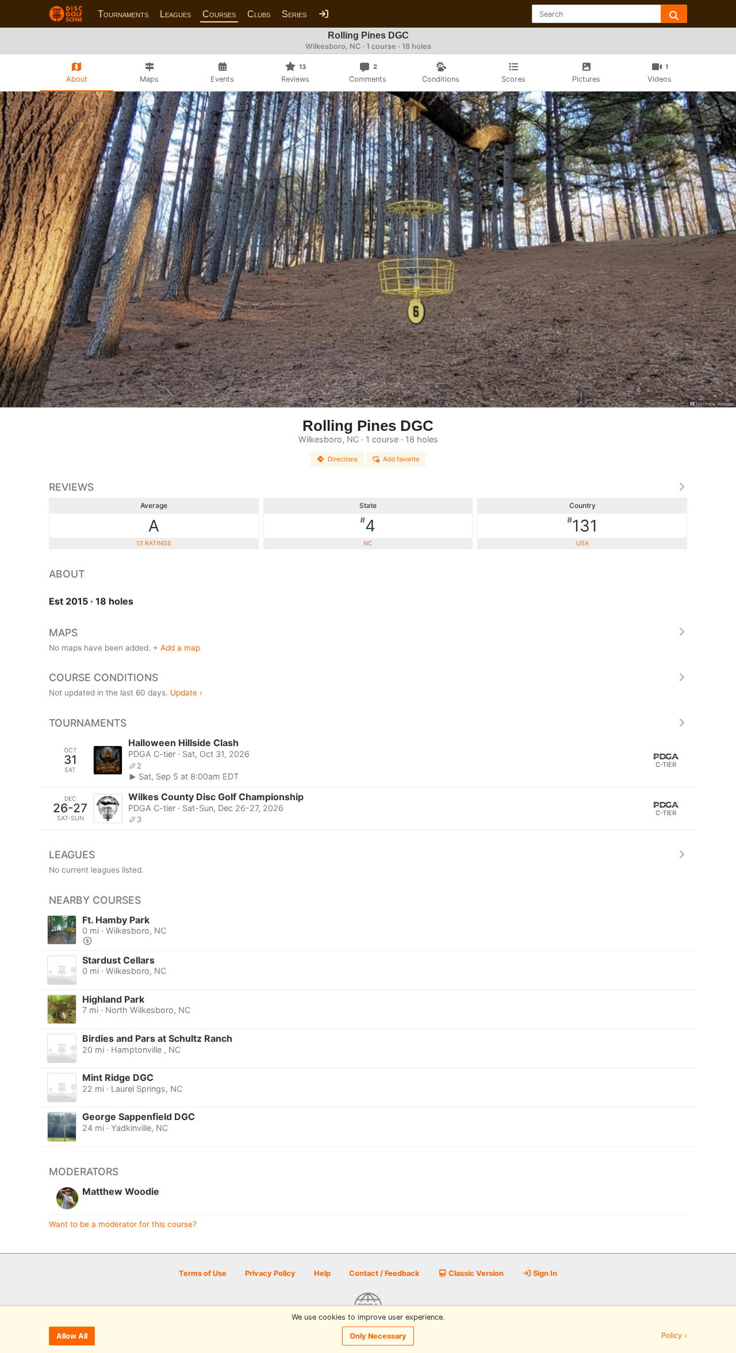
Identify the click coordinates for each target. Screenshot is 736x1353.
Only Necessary (378, 1336)
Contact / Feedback (384, 1273)
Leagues (175, 14)
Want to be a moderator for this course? (123, 1224)
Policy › (674, 1336)
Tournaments (123, 14)
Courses (219, 14)
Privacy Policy (270, 1273)
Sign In (544, 1273)
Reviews (71, 487)
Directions (343, 459)
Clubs (258, 14)
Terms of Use (203, 1273)
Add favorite (401, 459)
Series (294, 14)
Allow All (71, 1336)
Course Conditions (103, 677)
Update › (186, 692)
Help (322, 1273)
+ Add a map (176, 647)
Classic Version (475, 1273)
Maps (63, 632)
